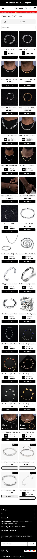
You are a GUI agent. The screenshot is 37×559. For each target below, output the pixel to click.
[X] (7, 551)
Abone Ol (31, 544)
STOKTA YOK (9, 468)
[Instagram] (2, 551)
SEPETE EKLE (9, 57)
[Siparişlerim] (30, 8)
